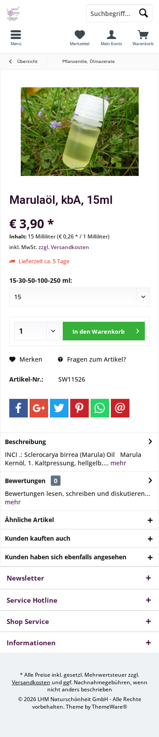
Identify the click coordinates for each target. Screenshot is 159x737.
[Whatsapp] (100, 408)
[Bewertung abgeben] (79, 211)
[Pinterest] (79, 408)
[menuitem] (16, 37)
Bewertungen (25, 480)
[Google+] (39, 408)
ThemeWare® (109, 706)
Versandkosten (31, 682)
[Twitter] (59, 408)
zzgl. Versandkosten (63, 247)
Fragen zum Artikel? (95, 359)
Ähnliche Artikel (29, 519)
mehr (117, 463)
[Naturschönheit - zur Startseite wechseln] (40, 13)
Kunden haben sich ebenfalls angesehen (65, 557)
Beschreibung (25, 441)
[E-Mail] (120, 408)
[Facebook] (18, 408)
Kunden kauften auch (37, 538)
